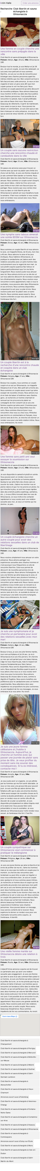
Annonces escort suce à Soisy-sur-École (17, 1141)
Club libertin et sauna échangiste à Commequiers (14, 1135)
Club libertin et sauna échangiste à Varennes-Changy (19, 1103)
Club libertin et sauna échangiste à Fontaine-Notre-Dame (18, 1111)
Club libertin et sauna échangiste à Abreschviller (14, 1083)
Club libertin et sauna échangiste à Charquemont (14, 1042)
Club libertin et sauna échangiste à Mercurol (18, 1053)
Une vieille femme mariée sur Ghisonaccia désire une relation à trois (19, 954)
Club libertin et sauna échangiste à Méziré (17, 1065)
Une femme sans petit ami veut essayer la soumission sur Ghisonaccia (18, 459)
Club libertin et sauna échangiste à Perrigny (18, 1048)
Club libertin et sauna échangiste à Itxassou (18, 1125)
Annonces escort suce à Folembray (14, 1097)
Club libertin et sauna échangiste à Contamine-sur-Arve (19, 1119)
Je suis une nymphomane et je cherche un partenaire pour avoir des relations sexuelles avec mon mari (19, 635)
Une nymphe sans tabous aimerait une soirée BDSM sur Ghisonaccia (19, 236)
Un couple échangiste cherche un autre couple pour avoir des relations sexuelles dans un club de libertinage (20, 541)
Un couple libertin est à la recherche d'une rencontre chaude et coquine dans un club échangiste (20, 366)
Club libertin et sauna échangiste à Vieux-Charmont (17, 1091)
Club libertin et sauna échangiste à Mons (17, 1145)
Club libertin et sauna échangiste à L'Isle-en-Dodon (18, 1151)
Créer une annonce (31, 3)
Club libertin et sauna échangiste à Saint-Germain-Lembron (17, 1075)
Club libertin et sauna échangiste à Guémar (18, 1069)
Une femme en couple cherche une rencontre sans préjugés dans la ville (20, 51)
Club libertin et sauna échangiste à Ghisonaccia (19, 1129)
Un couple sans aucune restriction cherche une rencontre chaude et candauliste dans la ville (19, 153)
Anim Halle (5, 3)
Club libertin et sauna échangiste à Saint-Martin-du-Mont (17, 1159)
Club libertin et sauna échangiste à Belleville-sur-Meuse (18, 1059)
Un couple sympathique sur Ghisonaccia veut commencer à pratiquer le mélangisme (18, 850)
